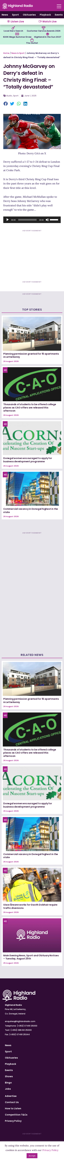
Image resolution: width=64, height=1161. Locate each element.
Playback (45, 14)
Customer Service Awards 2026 (43, 30)
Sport (15, 14)
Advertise (11, 1096)
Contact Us (12, 1102)
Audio (9, 95)
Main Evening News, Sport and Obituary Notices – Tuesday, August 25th (31, 957)
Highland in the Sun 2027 (47, 37)
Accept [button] (32, 1155)
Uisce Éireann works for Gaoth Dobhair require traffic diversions (30, 906)
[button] (5, 104)
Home (6, 53)
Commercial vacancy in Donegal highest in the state (30, 510)
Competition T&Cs (16, 1114)
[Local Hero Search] (13, 28)
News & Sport (18, 53)
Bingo (8, 1082)
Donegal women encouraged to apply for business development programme (27, 460)
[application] (32, 219)
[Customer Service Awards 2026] (43, 28)
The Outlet (32, 43)
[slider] (54, 219)
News (5, 14)
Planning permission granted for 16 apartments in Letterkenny (31, 355)
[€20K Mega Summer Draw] (17, 34)
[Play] (7, 219)
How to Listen (13, 1108)
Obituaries (29, 14)
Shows (9, 1076)
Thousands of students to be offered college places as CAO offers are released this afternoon (29, 407)
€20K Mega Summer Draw (17, 37)
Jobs (8, 1088)
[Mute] (47, 219)
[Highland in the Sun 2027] (47, 34)
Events (59, 14)
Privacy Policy (13, 1121)
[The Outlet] (32, 40)
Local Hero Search (13, 30)
